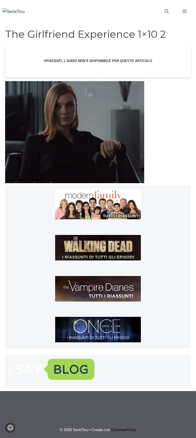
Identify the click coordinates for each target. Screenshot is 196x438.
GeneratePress (124, 430)
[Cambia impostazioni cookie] (10, 428)
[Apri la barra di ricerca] (167, 11)
